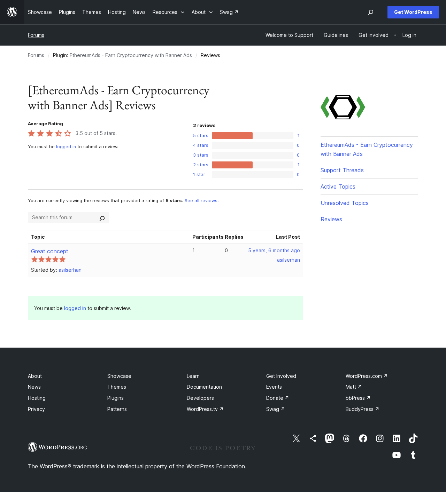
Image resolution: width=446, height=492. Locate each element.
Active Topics (338, 186)
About (35, 376)
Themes (116, 387)
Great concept (49, 251)
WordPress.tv (205, 409)
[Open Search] (370, 12)
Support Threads (342, 170)
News (34, 387)
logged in (66, 146)
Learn (193, 376)
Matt (354, 387)
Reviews (331, 219)
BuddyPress (362, 409)
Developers (200, 398)
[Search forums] (102, 217)
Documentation (204, 387)
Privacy (36, 409)
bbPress (358, 398)
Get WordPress (413, 12)
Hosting (37, 398)
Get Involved (281, 376)
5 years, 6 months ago (274, 250)
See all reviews (201, 200)
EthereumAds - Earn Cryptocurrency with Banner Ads (131, 55)
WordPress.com (367, 376)
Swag (275, 409)
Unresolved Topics (345, 202)
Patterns (117, 409)
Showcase (119, 376)
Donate (277, 398)
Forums (36, 35)
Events (274, 387)
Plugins (115, 398)
